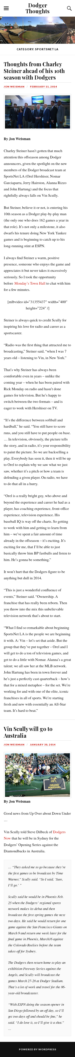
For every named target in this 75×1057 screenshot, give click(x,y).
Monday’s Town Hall (29, 283)
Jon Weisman (14, 86)
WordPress (47, 1049)
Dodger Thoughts (38, 8)
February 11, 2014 (43, 86)
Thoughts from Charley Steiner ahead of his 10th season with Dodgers (34, 70)
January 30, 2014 (43, 744)
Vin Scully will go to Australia (28, 732)
